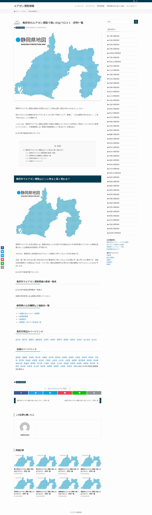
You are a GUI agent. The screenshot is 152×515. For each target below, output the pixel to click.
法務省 (109, 255)
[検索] (136, 1)
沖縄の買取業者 (114, 156)
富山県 (36, 366)
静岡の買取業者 (20, 27)
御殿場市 (38, 340)
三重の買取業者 (114, 36)
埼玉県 (41, 360)
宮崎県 (64, 357)
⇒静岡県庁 (22, 319)
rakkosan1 (24, 435)
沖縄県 (44, 357)
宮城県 (71, 357)
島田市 (72, 340)
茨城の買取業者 (114, 198)
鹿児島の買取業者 (115, 233)
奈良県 (29, 366)
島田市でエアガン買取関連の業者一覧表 (42, 153)
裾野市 (59, 340)
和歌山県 (77, 366)
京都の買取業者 (114, 40)
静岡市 (66, 340)
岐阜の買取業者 (114, 109)
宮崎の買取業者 (114, 87)
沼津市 (46, 340)
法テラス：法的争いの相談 (115, 244)
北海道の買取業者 (115, 53)
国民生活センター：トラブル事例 (117, 242)
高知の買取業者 (114, 224)
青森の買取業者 (114, 211)
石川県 (39, 363)
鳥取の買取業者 (114, 228)
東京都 (92, 363)
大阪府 (52, 363)
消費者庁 (109, 262)
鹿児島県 (81, 360)
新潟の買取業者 (114, 143)
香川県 (21, 360)
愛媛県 (24, 357)
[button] (21, 393)
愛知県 (18, 357)
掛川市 (18, 340)
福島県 (56, 366)
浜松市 (79, 340)
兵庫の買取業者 (114, 49)
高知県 (28, 360)
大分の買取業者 (114, 70)
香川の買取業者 (114, 220)
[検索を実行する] (136, 22)
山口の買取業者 (114, 96)
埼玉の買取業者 (114, 66)
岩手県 (51, 357)
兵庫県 (62, 366)
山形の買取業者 (114, 100)
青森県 (26, 363)
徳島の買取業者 (114, 130)
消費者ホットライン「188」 (116, 247)
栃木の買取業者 (114, 151)
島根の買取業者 (114, 121)
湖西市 (31, 340)
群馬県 (90, 357)
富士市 (94, 340)
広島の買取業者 (114, 126)
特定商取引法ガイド (113, 249)
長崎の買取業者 (114, 203)
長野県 (72, 363)
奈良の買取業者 (114, 79)
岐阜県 (57, 357)
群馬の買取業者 (114, 194)
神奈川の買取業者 (115, 173)
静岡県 (33, 363)
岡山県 (37, 357)
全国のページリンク (35, 161)
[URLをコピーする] (94, 393)
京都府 (77, 357)
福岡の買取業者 (114, 181)
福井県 (42, 366)
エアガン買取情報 (24, 6)
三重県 (47, 360)
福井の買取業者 (114, 177)
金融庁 (109, 260)
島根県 (85, 363)
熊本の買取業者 (114, 164)
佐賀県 (34, 360)
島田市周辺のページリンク (38, 158)
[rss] (134, 1)
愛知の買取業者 (114, 139)
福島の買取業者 (114, 186)
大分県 (59, 363)
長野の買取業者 (114, 207)
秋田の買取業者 (114, 190)
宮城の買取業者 (114, 83)
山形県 (54, 360)
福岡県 (49, 366)
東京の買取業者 (114, 147)
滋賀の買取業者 (114, 160)
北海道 (69, 366)
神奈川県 (19, 363)
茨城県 (31, 357)
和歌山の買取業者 (115, 61)
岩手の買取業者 (114, 117)
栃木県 (23, 366)
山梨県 (67, 360)
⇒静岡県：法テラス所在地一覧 (29, 322)
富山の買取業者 (114, 91)
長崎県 (66, 363)
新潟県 (95, 360)
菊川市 (24, 340)
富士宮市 (86, 340)
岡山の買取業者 (114, 113)
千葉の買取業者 (114, 57)
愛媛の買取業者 (114, 134)
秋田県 (89, 360)
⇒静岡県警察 (23, 316)
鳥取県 (79, 363)
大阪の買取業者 (114, 74)
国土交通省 (110, 257)
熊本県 (84, 357)
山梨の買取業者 (114, 104)
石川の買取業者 (114, 169)
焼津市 (52, 340)
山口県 (61, 360)
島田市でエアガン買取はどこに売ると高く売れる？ (45, 150)
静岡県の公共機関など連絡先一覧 (40, 155)
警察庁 (109, 264)
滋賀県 (74, 360)
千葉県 (46, 363)
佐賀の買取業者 (114, 44)
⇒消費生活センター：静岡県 (29, 313)
